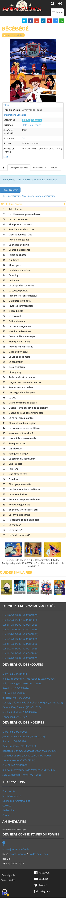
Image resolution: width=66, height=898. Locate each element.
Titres (6, 104)
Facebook (44, 872)
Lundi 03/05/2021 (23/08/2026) (20, 615)
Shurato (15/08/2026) (14, 741)
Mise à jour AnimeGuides (16, 849)
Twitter (43, 885)
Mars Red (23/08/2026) (15, 673)
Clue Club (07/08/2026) (15, 765)
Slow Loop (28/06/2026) (15, 688)
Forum (54, 167)
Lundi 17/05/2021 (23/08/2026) (20, 639)
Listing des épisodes (19, 167)
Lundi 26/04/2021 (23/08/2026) (20, 653)
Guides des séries (38, 853)
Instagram (44, 891)
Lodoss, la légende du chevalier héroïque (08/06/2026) (32, 702)
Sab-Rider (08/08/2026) (27, 755)
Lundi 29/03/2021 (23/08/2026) (20, 619)
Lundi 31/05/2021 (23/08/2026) (20, 634)
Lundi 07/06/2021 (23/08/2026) (20, 658)
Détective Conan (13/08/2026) (19, 746)
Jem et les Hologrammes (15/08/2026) (23, 736)
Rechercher (8, 810)
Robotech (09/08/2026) (29, 750)
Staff (6, 156)
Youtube (43, 878)
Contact (6, 815)
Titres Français (10, 189)
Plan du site (8, 791)
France (37, 124)
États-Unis (27, 124)
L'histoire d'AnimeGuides (16, 800)
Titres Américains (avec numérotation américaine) (29, 195)
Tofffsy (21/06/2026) (13, 693)
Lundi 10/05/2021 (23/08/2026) (20, 629)
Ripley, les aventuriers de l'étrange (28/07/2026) (28, 678)
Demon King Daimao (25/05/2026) (21, 707)
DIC (23, 138)
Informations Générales (15, 114)
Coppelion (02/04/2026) (15, 716)
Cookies (6, 805)
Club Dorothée (14, 35)
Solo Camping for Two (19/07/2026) (22, 683)
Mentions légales (11, 796)
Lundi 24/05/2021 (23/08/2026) (20, 648)
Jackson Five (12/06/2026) (16, 697)
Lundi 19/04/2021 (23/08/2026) (20, 624)
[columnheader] (4, 204)
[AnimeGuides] (22, 6)
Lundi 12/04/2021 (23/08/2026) (20, 643)
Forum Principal (17, 853)
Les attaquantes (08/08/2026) (18, 760)
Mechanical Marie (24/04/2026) (19, 712)
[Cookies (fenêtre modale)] (5, 892)
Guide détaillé (39, 167)
